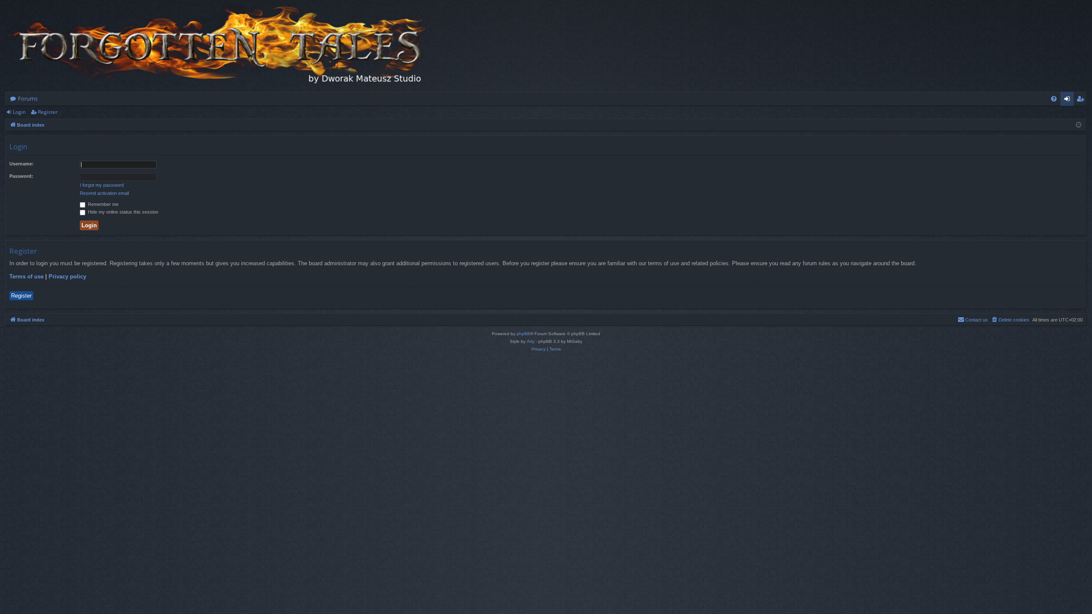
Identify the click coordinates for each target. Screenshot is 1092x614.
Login (19, 112)
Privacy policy (67, 276)
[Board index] (218, 46)
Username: (21, 163)
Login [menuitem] (1069, 100)
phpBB (523, 333)
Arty (530, 341)
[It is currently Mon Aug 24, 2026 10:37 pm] (1078, 125)
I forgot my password (102, 185)
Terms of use (26, 276)
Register (48, 112)
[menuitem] (1053, 99)
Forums (28, 98)
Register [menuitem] (1082, 100)
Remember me (103, 204)
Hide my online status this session (122, 211)
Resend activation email (104, 193)
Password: (21, 176)
